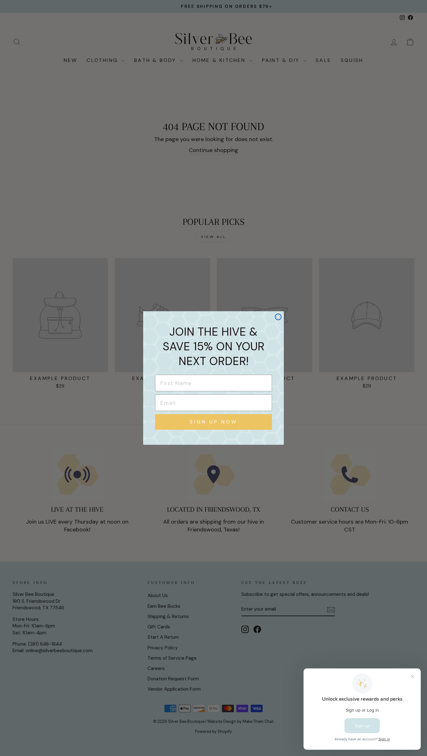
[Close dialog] (278, 317)
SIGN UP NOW (214, 422)
